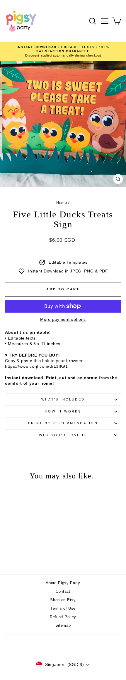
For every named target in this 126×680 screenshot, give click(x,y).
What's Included (63, 399)
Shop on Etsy (63, 600)
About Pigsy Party (63, 583)
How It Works (63, 411)
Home (61, 202)
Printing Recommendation (63, 423)
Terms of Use (63, 608)
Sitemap (63, 625)
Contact (63, 591)
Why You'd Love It (63, 435)
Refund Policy (63, 617)
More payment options (63, 319)
